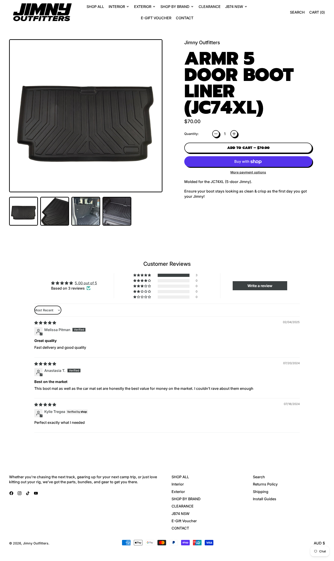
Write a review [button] (259, 285)
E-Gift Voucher (156, 18)
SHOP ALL (95, 6)
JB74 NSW (180, 513)
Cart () (317, 13)
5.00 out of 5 (86, 283)
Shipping (260, 491)
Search (259, 477)
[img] (45, 322)
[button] (297, 12)
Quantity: (191, 134)
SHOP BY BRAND (186, 499)
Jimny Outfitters (202, 42)
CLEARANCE (210, 6)
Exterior (178, 491)
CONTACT (184, 18)
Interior (178, 484)
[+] (234, 133)
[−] (215, 133)
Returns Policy (265, 484)
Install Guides (264, 499)
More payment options (248, 172)
